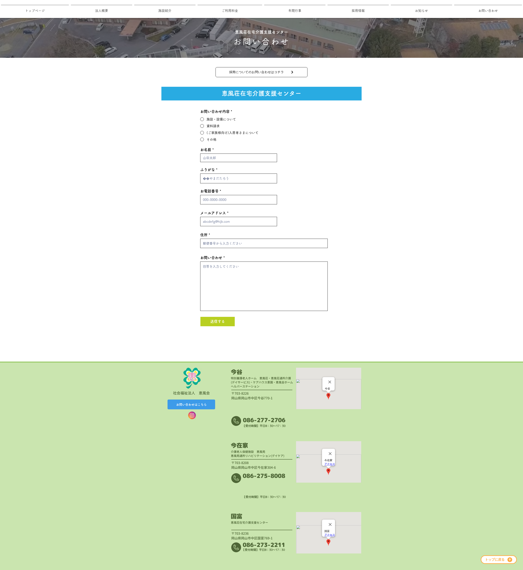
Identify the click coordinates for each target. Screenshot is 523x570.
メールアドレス (213, 213)
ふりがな (207, 169)
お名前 (205, 149)
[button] (165, 9)
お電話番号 (209, 191)
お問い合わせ (211, 257)
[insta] (192, 415)
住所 (204, 235)
